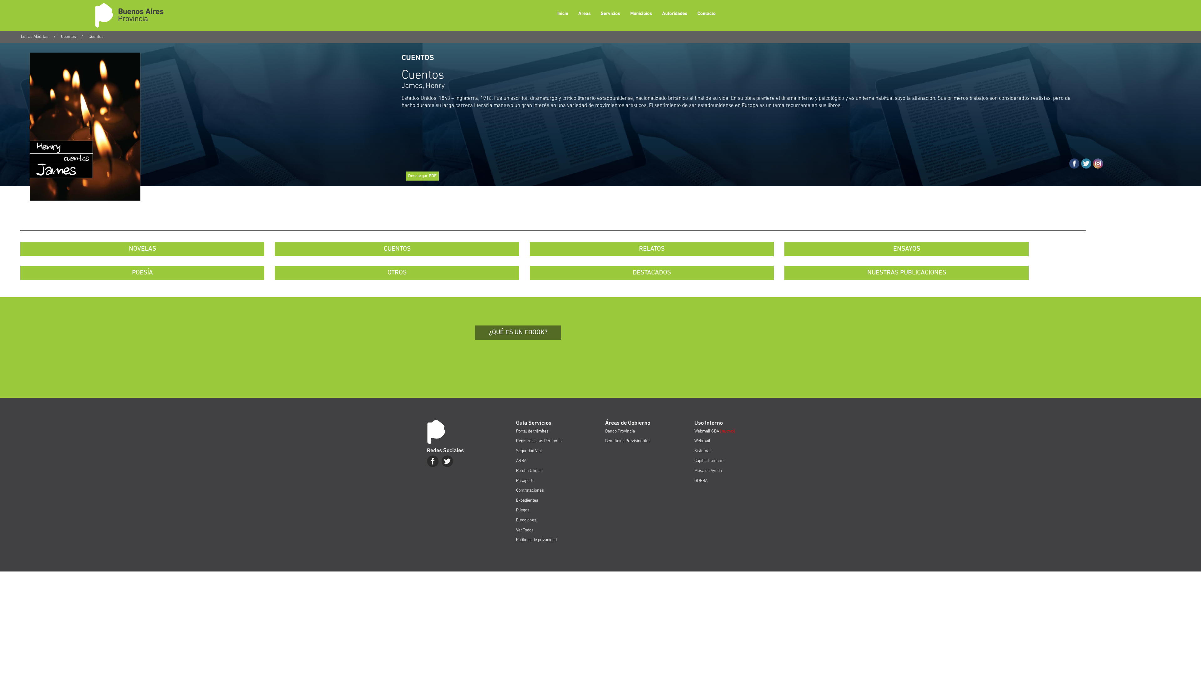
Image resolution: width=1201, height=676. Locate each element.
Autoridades (674, 14)
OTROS (397, 272)
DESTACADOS (652, 272)
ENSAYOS (906, 249)
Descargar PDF (422, 176)
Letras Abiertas (34, 36)
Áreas (584, 14)
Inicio (562, 14)
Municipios (641, 14)
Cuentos (68, 36)
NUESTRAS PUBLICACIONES (906, 272)
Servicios (610, 14)
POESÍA (142, 272)
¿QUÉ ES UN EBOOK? (518, 332)
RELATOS (652, 249)
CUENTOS (397, 249)
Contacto (706, 14)
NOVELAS (142, 249)
